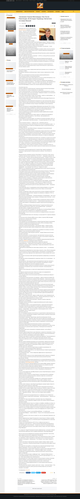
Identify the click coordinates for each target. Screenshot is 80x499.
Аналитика (44, 11)
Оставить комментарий (37, 488)
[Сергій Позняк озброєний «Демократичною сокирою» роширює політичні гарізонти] (11, 103)
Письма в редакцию (32, 0)
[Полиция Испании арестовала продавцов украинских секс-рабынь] (66, 55)
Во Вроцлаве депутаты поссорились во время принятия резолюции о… (65, 32)
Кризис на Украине (25, 0)
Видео (63, 11)
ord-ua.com (27, 470)
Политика (38, 11)
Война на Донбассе (19, 0)
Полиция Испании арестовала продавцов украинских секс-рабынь (66, 56)
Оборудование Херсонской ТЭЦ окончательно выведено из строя (66, 20)
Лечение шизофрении (66, 89)
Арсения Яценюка (22, 29)
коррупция (26, 240)
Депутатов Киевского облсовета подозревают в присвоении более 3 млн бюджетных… (11, 39)
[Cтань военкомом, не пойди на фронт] (11, 65)
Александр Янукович (30, 362)
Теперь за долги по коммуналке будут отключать (68, 67)
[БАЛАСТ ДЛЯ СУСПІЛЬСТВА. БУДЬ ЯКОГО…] (11, 90)
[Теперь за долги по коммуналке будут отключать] (61, 67)
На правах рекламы (40, 0)
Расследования (51, 11)
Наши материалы (19, 11)
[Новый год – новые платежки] (61, 62)
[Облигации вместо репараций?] (61, 73)
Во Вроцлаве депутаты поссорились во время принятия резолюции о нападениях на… (11, 52)
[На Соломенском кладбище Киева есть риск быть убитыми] (11, 77)
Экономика (57, 11)
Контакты (44, 0)
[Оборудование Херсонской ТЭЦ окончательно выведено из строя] (11, 23)
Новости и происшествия (29, 11)
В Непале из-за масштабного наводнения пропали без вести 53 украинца (66, 38)
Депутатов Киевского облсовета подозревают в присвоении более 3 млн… (65, 26)
